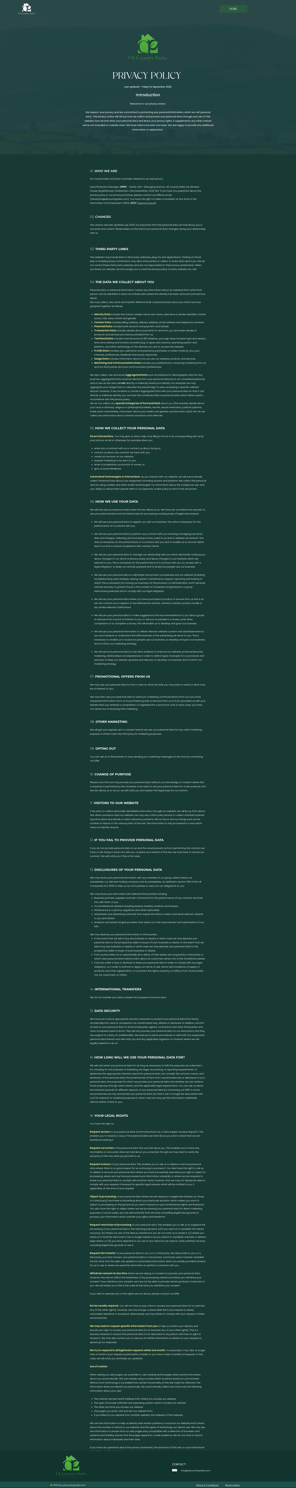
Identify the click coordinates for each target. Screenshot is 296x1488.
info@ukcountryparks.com (195, 1470)
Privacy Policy (232, 1485)
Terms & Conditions (207, 1485)
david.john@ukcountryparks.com (109, 199)
